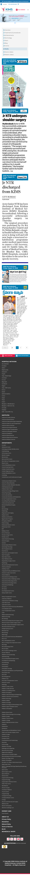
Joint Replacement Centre (8, 590)
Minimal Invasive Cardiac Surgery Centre (11, 622)
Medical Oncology (6, 616)
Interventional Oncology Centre (9, 582)
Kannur (3, 389)
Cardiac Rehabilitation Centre (8, 473)
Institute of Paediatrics (7, 433)
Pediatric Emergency (7, 692)
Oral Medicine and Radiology (8, 660)
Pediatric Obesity (6, 700)
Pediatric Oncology (6, 702)
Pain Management (6, 676)
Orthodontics (5, 664)
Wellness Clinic (5, 803)
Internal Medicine (6, 574)
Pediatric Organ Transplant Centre (10, 706)
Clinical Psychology (6, 492)
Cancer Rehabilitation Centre (8, 465)
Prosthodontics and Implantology (10, 740)
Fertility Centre (5, 536)
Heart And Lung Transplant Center (10, 552)
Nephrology (4, 634)
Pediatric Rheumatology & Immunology (11, 714)
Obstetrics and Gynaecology (8, 654)
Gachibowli (4, 383)
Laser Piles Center (6, 602)
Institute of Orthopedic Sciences (9, 431)
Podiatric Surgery (6, 734)
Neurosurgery (5, 648)
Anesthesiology (5, 451)
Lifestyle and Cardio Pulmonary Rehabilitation (12, 606)
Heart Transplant (6, 554)
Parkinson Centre (6, 682)
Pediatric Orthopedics (7, 708)
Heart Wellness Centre (7, 558)
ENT (3, 528)
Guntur (3, 395)
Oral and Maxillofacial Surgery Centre (10, 658)
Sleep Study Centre (6, 764)
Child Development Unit (7, 486)
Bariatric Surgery (6, 455)
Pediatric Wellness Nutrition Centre (10, 722)
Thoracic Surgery (6, 787)
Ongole (3, 373)
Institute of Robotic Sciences (8, 439)
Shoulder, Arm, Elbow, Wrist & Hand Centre (12, 762)
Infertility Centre (5, 568)
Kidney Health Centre (7, 592)
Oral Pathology (5, 662)
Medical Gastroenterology (8, 614)
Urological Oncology (6, 795)
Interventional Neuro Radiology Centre (11, 578)
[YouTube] (18, 839)
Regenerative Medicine (7, 752)
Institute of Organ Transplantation (10, 429)
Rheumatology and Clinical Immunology (11, 756)
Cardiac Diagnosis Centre (8, 471)
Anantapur (4, 377)
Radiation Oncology (6, 746)
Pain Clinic (4, 674)
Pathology (4, 684)
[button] (13, 4)
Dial (8, 1)
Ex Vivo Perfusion (6, 532)
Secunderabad (5, 363)
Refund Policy (6, 824)
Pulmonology (5, 744)
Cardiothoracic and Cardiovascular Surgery (12, 477)
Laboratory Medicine (6, 598)
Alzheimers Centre (6, 447)
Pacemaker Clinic (6, 672)
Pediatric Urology (6, 720)
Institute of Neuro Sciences (8, 425)
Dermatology (5, 508)
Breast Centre (5, 463)
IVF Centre (4, 588)
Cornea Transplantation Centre (9, 498)
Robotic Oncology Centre (8, 758)
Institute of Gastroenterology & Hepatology (12, 421)
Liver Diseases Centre (7, 608)
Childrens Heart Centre (7, 488)
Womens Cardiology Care (8, 807)
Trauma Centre (5, 791)
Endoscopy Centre (6, 526)
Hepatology (4, 562)
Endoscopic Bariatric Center (8, 524)
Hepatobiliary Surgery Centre (8, 560)
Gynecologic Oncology (7, 546)
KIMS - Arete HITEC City (7, 411)
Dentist (3, 506)
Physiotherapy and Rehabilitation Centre (11, 730)
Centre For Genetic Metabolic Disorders (11, 484)
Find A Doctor (5, 813)
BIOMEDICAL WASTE (8, 831)
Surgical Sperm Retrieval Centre (9, 781)
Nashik (3, 391)
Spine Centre (5, 769)
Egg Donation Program (7, 518)
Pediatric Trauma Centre (7, 718)
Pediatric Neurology (6, 698)
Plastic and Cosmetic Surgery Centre (10, 732)
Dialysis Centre (5, 514)
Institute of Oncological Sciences (9, 427)
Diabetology (5, 510)
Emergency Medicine (7, 520)
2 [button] (20, 347)
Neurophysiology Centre (7, 646)
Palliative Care (5, 678)
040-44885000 (21, 9)
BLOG (4, 829)
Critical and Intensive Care (8, 502)
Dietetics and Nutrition (7, 516)
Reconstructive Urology (7, 750)
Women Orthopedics (7, 805)
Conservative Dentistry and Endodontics (11, 496)
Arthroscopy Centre (6, 453)
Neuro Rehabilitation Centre (8, 640)
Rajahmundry (5, 369)
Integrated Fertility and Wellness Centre (11, 570)
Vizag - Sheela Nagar (6, 375)
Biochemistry (5, 457)
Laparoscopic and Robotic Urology (10, 600)
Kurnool (4, 379)
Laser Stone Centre (6, 604)
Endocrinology (5, 522)
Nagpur (3, 385)
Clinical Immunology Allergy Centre (10, 490)
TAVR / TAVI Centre (6, 783)
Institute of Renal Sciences (8, 435)
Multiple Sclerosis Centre (7, 628)
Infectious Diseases (6, 566)
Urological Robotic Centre (8, 797)
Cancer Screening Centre (7, 467)
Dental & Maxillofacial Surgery (8, 504)
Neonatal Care (5, 630)
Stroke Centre (5, 775)
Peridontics (4, 728)
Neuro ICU (4, 638)
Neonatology (5, 632)
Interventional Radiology (7, 584)
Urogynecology (5, 793)
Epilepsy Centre (5, 530)
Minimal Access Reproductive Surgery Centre (12, 620)
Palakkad (4, 409)
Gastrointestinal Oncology (8, 538)
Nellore (3, 367)
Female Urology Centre (7, 534)
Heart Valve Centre (6, 556)
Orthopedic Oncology (7, 668)
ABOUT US (5, 817)
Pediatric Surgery (6, 716)
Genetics (4, 542)
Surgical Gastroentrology (7, 777)
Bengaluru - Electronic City (8, 405)
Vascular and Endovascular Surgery (10, 801)
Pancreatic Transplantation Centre (10, 680)
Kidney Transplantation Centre (9, 596)
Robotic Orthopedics (7, 760)
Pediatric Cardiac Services (8, 688)
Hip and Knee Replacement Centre (10, 564)
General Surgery (5, 540)
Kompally (4, 407)
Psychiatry (4, 742)
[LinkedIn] (21, 839)
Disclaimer (5, 821)
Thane (3, 399)
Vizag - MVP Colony (6, 387)
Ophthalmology (5, 656)
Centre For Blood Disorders (8, 482)
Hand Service (5, 550)
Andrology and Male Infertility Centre (10, 449)
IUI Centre (4, 586)
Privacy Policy (6, 819)
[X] (11, 839)
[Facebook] (8, 839)
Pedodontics (5, 726)
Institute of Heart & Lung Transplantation (11, 423)
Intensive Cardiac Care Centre (9, 572)
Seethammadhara (6, 393)
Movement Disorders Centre (8, 626)
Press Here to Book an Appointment (20, 1)
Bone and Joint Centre (7, 459)
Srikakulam (4, 371)
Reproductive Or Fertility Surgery (9, 754)
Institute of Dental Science (8, 419)
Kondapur (4, 365)
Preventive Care (5, 736)
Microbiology (5, 618)
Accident (4, 445)
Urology (4, 799)
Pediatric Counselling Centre (8, 690)
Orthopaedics (5, 666)
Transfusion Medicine (7, 789)
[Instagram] (15, 839)
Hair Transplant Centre (7, 548)
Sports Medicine (5, 773)
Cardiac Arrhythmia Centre (8, 469)
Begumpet (4, 381)
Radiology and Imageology (8, 748)
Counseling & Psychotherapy (8, 500)
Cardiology (4, 475)
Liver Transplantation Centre (8, 610)
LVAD (3, 612)
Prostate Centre (5, 738)
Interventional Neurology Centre (9, 580)
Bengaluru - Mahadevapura (8, 403)
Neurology (4, 644)
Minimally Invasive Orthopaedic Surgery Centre (13, 624)
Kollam (3, 401)
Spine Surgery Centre (7, 771)
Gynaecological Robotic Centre (9, 544)
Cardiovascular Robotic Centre (9, 480)
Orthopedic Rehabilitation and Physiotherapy (12, 670)
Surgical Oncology (6, 779)
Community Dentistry (7, 494)
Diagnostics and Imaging (7, 512)
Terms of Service (7, 826)
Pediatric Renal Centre (7, 712)
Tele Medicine (5, 785)
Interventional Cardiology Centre (9, 576)
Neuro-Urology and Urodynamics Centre (11, 642)
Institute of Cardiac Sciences (8, 417)
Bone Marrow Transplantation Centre (10, 461)
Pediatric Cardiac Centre (7, 686)
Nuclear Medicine (6, 652)
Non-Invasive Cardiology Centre (9, 650)
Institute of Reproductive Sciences (10, 437)
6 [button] (26, 347)
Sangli (3, 397)
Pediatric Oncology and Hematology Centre (12, 704)
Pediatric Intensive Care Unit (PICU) (10, 696)
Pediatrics (4, 724)
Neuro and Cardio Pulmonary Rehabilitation (12, 636)
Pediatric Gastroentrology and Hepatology (12, 694)
